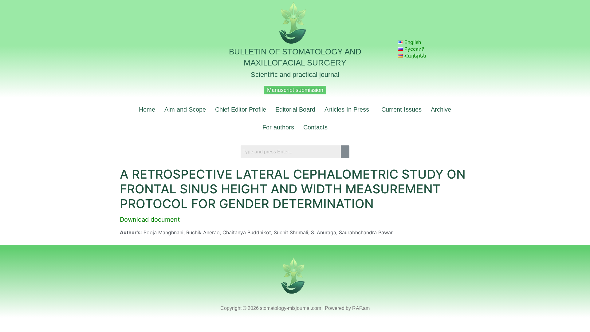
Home (147, 109)
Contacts (315, 127)
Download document (150, 219)
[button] (348, 109)
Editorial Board (295, 109)
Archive (441, 109)
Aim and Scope (185, 109)
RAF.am (361, 308)
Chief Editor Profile (240, 109)
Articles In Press (346, 109)
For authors (278, 127)
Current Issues (401, 109)
